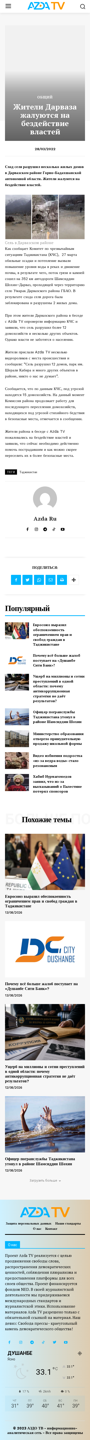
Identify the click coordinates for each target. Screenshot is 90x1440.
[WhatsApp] (39, 580)
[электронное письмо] (51, 580)
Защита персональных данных (29, 1223)
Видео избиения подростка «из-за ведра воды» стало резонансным (57, 760)
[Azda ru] (45, 498)
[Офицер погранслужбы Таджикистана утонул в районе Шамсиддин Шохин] (17, 716)
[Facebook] (16, 580)
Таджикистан (28, 472)
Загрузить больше (43, 1180)
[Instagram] (20, 1342)
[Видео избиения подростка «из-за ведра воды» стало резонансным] (17, 760)
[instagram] (36, 528)
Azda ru (45, 518)
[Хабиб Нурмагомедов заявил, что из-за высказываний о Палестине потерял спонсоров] (17, 782)
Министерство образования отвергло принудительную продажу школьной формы (58, 738)
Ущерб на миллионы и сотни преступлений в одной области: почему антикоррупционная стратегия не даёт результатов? (58, 688)
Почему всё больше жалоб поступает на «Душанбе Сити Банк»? (56, 660)
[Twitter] (27, 580)
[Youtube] (65, 1342)
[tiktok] (54, 528)
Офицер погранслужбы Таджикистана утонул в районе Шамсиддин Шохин (57, 716)
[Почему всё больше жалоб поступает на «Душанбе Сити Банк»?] (17, 660)
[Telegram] (32, 1342)
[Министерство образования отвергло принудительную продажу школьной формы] (17, 738)
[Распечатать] (62, 580)
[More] (73, 580)
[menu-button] (8, 6)
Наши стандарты (68, 1223)
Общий (45, 97)
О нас (37, 1229)
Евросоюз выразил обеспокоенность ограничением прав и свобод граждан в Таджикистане (52, 634)
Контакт (51, 1229)
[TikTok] (43, 1342)
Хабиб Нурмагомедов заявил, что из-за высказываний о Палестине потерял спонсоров (57, 784)
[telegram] (45, 528)
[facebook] (28, 528)
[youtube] (62, 528)
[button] (82, 6)
